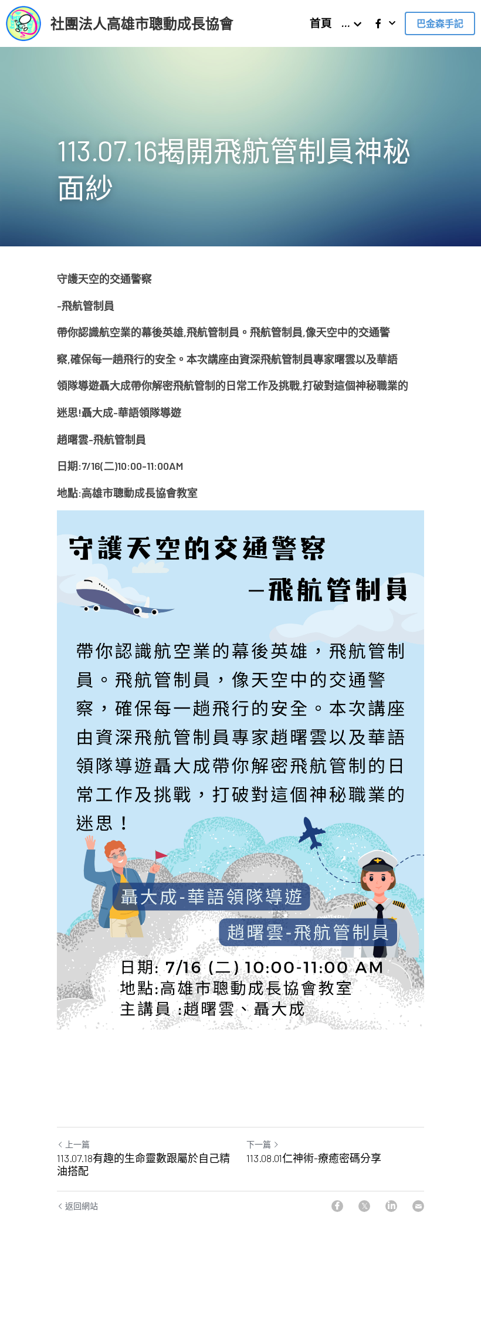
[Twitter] (364, 1206)
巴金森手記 (439, 23)
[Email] (418, 1206)
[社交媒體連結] (378, 23)
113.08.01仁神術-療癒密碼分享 (313, 1158)
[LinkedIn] (391, 1206)
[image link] (23, 23)
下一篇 (258, 1144)
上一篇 (77, 1144)
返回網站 (81, 1206)
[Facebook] (337, 1206)
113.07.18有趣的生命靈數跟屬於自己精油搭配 (143, 1165)
